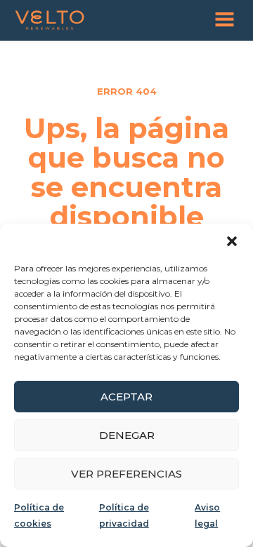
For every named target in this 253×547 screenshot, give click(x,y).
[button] (232, 241)
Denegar (127, 435)
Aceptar (126, 396)
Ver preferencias (126, 473)
